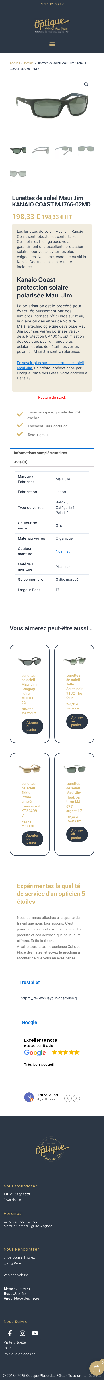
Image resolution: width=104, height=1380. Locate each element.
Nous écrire (12, 1199)
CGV (7, 1348)
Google (29, 1022)
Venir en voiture (16, 1275)
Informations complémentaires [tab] (40, 453)
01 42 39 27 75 (19, 1194)
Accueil (15, 63)
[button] (86, 84)
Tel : (6, 1194)
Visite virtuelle (15, 1342)
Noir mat (63, 551)
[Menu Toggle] (52, 44)
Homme (28, 63)
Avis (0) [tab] (21, 462)
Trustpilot (29, 982)
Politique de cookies (19, 1354)
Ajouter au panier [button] (32, 726)
